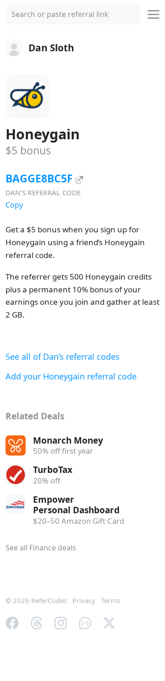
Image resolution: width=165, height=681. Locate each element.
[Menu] (154, 14)
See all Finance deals (41, 548)
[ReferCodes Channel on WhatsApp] (85, 622)
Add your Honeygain (71, 376)
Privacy (83, 600)
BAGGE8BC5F (41, 178)
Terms (110, 600)
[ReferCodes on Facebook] (12, 622)
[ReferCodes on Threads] (36, 622)
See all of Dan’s (63, 356)
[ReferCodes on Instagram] (60, 622)
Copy (14, 205)
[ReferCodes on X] (109, 622)
